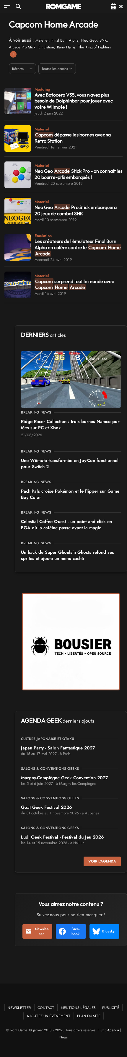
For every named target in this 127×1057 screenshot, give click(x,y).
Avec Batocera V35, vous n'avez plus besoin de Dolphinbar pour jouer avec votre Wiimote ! (74, 101)
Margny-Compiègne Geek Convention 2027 (64, 778)
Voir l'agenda (102, 861)
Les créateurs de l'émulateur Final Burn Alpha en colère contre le (78, 247)
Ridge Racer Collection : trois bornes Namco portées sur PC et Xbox (70, 424)
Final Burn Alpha (64, 40)
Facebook (75, 931)
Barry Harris (66, 47)
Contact (46, 1007)
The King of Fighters (94, 47)
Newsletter (42, 931)
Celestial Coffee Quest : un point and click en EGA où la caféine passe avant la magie (66, 524)
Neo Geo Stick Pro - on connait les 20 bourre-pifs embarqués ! (79, 174)
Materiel (41, 40)
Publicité (110, 1007)
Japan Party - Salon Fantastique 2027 (58, 748)
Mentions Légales (78, 1007)
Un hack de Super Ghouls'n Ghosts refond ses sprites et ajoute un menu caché (67, 555)
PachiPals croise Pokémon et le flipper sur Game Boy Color (70, 494)
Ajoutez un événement (49, 1016)
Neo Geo (89, 40)
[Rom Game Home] (63, 6)
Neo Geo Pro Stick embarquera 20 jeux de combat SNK (76, 210)
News (63, 1037)
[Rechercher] (18, 6)
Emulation (46, 47)
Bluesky (108, 931)
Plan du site (88, 1016)
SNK (103, 40)
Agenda (113, 1030)
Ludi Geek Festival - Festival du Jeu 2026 (62, 837)
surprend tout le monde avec (74, 284)
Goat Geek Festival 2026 (46, 807)
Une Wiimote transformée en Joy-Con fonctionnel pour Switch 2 (69, 463)
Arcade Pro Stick (22, 47)
